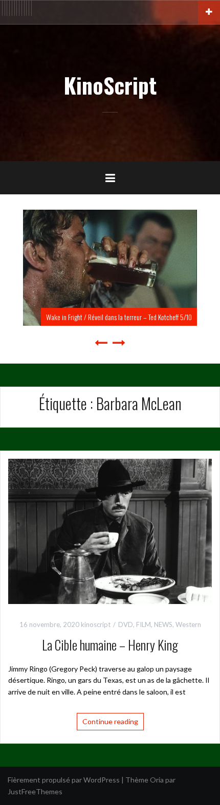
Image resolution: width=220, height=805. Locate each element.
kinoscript (96, 624)
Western (188, 624)
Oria (157, 779)
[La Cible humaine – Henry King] (110, 530)
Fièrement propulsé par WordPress (64, 779)
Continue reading (110, 721)
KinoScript (110, 85)
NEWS (163, 624)
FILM (143, 624)
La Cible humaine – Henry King (110, 645)
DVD (125, 624)
